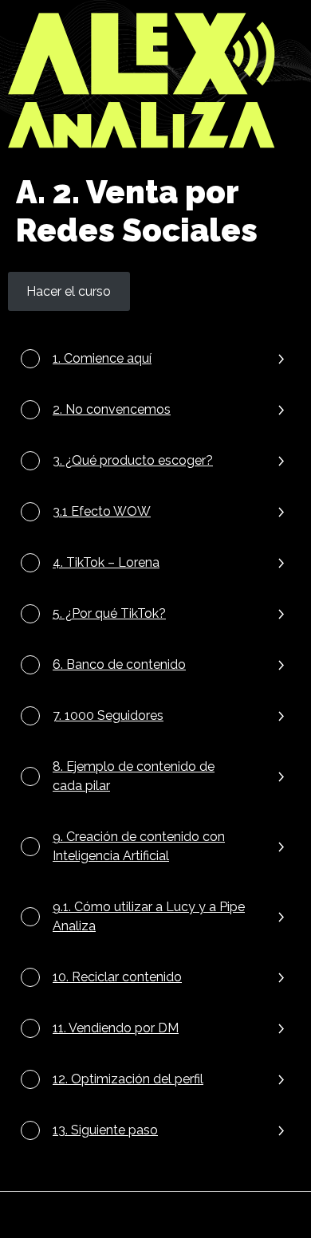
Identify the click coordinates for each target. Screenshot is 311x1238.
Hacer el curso (68, 291)
